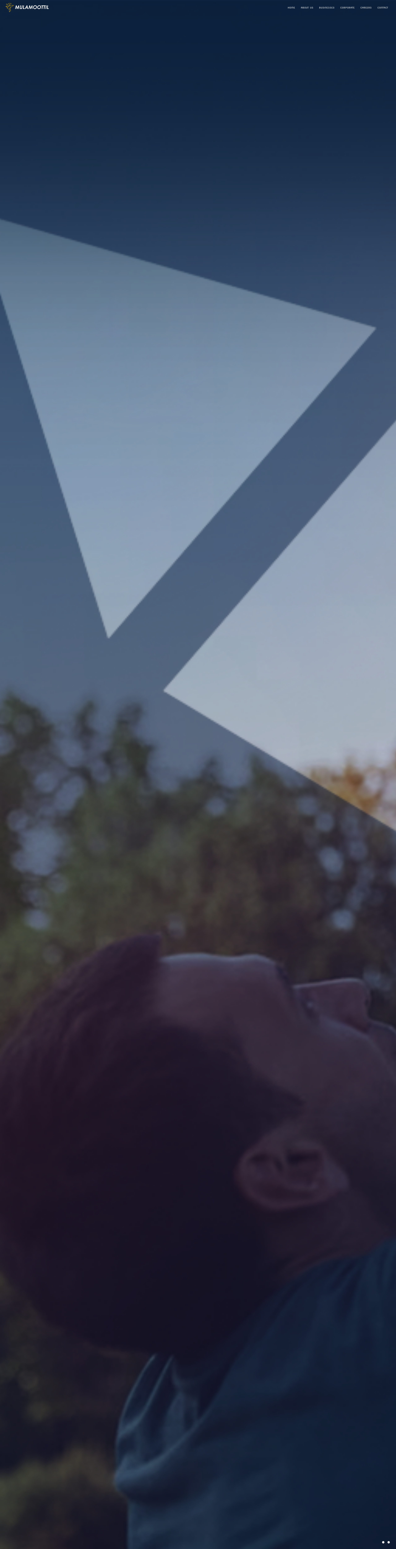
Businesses (327, 7)
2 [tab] (388, 1542)
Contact (382, 7)
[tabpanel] (198, 774)
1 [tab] (383, 1542)
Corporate (347, 7)
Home (291, 7)
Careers (366, 7)
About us (307, 7)
